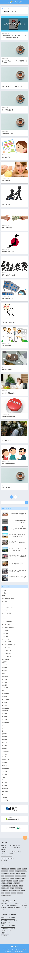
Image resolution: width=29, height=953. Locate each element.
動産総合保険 (5, 693)
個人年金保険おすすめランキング (9, 920)
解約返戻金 (13, 892)
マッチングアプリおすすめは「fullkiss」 (10, 847)
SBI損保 (4, 593)
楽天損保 (4, 762)
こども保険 (25, 868)
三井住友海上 (5, 659)
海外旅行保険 (5, 768)
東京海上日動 (5, 759)
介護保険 (4, 662)
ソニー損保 (5, 633)
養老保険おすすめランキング (8, 923)
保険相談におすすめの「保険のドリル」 (10, 845)
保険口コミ (5, 676)
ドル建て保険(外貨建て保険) (20, 871)
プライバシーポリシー (15, 949)
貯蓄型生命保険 (20, 892)
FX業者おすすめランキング (7, 858)
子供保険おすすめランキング (8, 927)
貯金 (3, 794)
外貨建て (4, 705)
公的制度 (4, 685)
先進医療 (3, 878)
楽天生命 (4, 765)
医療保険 (4, 696)
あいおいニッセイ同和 (8, 598)
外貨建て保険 (5, 708)
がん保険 (4, 601)
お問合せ (23, 949)
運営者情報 (6, 949)
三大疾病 (18, 873)
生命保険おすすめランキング (8, 917)
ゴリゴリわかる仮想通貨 (7, 853)
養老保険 (4, 797)
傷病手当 (23, 875)
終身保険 (4, 785)
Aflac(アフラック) (5, 868)
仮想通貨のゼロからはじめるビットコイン (11, 851)
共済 (3, 690)
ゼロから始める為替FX (6, 856)
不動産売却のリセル (6, 849)
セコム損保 (5, 630)
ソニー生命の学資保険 (6, 930)
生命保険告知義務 (18, 888)
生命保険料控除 (5, 890)
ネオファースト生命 (7, 641)
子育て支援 (5, 710)
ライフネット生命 (6, 656)
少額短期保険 (5, 722)
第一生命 (4, 782)
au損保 (4, 590)
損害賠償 (4, 736)
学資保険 (4, 713)
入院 (8, 878)
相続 (3, 777)
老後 (2, 892)
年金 (3, 725)
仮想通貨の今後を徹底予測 (12, 905)
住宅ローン (5, 670)
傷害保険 (4, 682)
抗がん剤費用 (9, 883)
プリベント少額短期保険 (8, 644)
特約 (8, 888)
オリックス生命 (5, 871)
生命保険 (4, 774)
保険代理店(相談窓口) (9, 875)
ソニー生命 (5, 636)
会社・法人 (5, 664)
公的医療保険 (17, 878)
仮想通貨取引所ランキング (7, 904)
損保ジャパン (5, 731)
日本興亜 (4, 748)
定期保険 (4, 716)
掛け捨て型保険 (17, 883)
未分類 (4, 756)
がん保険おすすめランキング (8, 925)
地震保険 (4, 702)
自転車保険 (5, 791)
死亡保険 (21, 885)
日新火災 (4, 742)
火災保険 (4, 771)
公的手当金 (5, 687)
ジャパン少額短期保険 (8, 627)
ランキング (12, 873)
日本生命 (4, 745)
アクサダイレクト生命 (8, 607)
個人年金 (4, 679)
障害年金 (3, 895)
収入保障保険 (5, 699)
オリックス (5, 616)
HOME (15, 946)
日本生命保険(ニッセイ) (6, 885)
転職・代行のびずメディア (7, 860)
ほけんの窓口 (4, 935)
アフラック (5, 610)
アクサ (4, 604)
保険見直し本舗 (5, 934)
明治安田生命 (5, 751)
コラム (4, 618)
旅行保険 (4, 739)
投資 (3, 728)
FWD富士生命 (13, 868)
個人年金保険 (17, 875)
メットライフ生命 (6, 653)
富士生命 (4, 719)
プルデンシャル (6, 647)
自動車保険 (5, 788)
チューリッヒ (5, 639)
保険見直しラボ (5, 932)
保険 (3, 673)
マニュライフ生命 (6, 650)
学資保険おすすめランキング (8, 919)
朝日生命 (4, 754)
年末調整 (3, 883)
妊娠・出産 (16, 880)
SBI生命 (4, 595)
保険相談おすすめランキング (8, 928)
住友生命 (4, 667)
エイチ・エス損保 (6, 613)
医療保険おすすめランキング (8, 922)
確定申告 (14, 890)
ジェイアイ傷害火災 (7, 621)
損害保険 (4, 734)
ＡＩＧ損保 (5, 800)
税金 (3, 780)
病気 (10, 890)
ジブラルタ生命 (6, 624)
